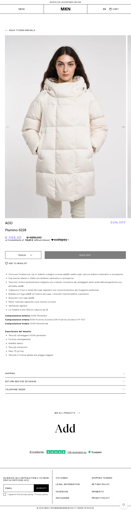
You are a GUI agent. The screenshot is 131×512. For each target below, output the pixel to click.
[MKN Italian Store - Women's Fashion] (65, 9)
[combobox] (23, 255)
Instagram (62, 498)
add (9, 223)
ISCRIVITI (41, 488)
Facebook (62, 491)
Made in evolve (86, 508)
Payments (98, 491)
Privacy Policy (101, 498)
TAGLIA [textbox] (22, 255)
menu (22, 9)
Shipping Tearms (102, 478)
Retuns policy (101, 484)
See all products (64, 413)
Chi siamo (62, 478)
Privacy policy (41, 494)
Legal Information (68, 484)
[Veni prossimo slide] (123, 127)
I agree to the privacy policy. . (28, 494)
